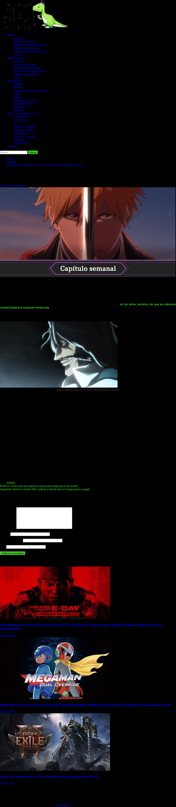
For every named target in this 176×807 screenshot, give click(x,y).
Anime (10, 35)
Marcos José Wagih (12, 185)
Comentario (8, 528)
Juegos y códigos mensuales (31, 90)
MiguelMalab (8, 635)
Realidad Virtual (23, 103)
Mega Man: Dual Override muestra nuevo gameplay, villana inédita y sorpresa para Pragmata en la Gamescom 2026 (85, 705)
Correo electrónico (11, 540)
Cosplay (19, 139)
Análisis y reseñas (25, 41)
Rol (16, 123)
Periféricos (20, 107)
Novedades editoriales (27, 67)
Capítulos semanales (26, 48)
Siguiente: (45, 489)
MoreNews (63, 805)
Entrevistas (20, 133)
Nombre (5, 534)
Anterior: (39, 486)
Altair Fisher (7, 783)
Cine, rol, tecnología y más (22, 113)
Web (3, 546)
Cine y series (22, 116)
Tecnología (20, 120)
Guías (17, 94)
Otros (17, 54)
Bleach (11, 482)
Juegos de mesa (24, 130)
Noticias (19, 38)
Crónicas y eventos (25, 136)
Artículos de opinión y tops (30, 45)
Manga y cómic (16, 58)
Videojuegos (14, 81)
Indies (17, 97)
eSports (18, 110)
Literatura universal (25, 126)
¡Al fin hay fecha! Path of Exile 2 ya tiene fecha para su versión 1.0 (49, 777)
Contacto (12, 146)
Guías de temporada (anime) (30, 51)
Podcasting (21, 143)
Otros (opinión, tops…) (27, 100)
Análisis (18, 87)
